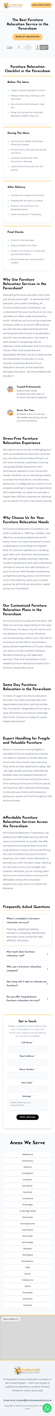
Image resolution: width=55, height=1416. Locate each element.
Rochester (27, 1185)
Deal (27, 1267)
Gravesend (27, 1198)
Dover (27, 1273)
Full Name (27, 1043)
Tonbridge (27, 1204)
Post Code (27, 1083)
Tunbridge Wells (27, 1211)
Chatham (27, 1179)
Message (27, 1096)
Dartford (27, 1192)
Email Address (27, 1056)
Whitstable (27, 1242)
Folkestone (27, 1280)
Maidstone (27, 1154)
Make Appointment (41, 5)
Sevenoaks (27, 1217)
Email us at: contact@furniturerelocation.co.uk (27, 1400)
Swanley (27, 1305)
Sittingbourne (27, 1223)
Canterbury (27, 1160)
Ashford (27, 1167)
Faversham (27, 1229)
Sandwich (28, 1298)
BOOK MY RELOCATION (27, 37)
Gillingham (27, 1173)
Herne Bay (27, 1236)
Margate (27, 1248)
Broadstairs (27, 1261)
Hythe (27, 1286)
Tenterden (27, 1292)
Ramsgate (27, 1254)
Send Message (27, 1117)
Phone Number (27, 1069)
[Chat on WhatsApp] (47, 1408)
